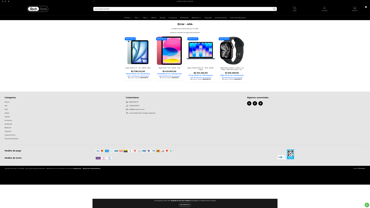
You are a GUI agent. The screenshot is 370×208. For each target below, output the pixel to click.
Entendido (185, 204)
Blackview (196, 18)
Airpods (162, 18)
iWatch (153, 18)
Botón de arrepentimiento (91, 168)
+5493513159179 (134, 106)
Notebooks (184, 18)
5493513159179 (133, 102)
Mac (136, 18)
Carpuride (208, 18)
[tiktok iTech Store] (8, 1)
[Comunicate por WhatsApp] (367, 205)
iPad (145, 18)
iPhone (127, 18)
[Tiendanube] (359, 168)
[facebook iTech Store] (5, 1)
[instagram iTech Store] (2, 1)
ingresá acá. (77, 168)
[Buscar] (274, 9)
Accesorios (173, 18)
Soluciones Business (238, 18)
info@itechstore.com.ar (136, 109)
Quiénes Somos (221, 18)
